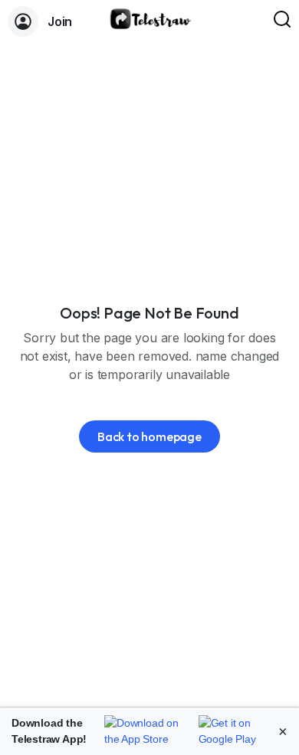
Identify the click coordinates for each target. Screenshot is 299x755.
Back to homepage (149, 436)
